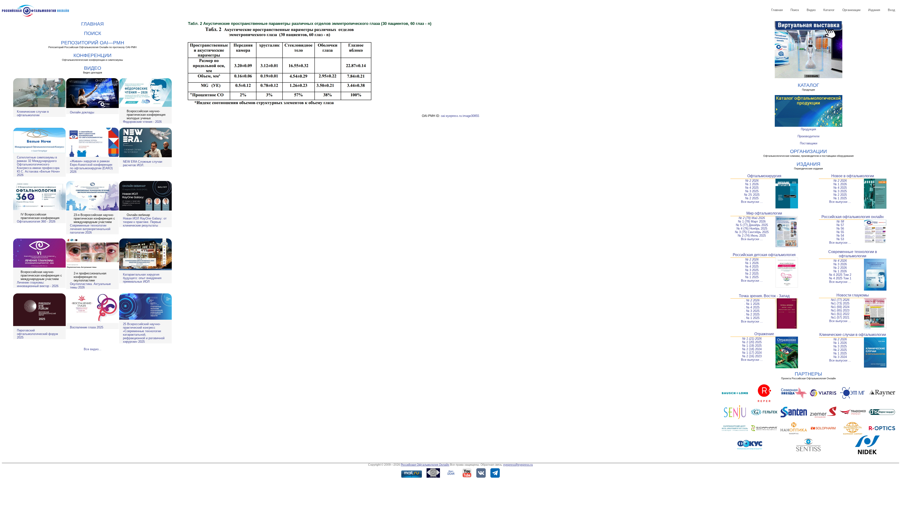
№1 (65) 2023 (840, 310)
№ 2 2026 (752, 180)
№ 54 (840, 235)
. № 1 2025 (752, 318)
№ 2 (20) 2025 (752, 342)
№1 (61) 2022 (840, 314)
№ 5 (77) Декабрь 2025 (752, 225)
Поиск (794, 10)
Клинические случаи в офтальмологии (33, 113)
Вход (891, 10)
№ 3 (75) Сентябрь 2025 (752, 232)
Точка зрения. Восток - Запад (764, 296)
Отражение (764, 334)
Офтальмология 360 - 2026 (36, 221)
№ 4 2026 (840, 260)
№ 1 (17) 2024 (752, 352)
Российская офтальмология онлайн (852, 217)
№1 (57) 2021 (840, 317)
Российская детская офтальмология (764, 255)
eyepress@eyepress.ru (518, 464)
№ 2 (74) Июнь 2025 (752, 235)
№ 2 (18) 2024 (752, 349)
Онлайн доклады (82, 112)
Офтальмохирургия (764, 176)
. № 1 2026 (752, 304)
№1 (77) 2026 (840, 300)
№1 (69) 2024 (840, 307)
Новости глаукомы (852, 295)
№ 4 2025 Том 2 (840, 275)
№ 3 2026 (840, 264)
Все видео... (92, 349)
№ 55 (840, 232)
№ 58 (840, 221)
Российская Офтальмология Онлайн (425, 464)
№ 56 (840, 228)
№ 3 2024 (840, 357)
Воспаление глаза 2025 (86, 327)
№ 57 (840, 225)
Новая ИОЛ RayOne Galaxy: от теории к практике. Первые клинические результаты (145, 222)
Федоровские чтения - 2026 (142, 121)
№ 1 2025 (840, 198)
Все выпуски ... (752, 202)
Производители (808, 136)
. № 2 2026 (752, 300)
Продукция (808, 129)
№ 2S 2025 (752, 194)
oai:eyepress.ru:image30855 (460, 116)
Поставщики (808, 143)
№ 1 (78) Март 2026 (752, 221)
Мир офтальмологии (764, 213)
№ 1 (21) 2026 (752, 338)
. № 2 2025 (752, 314)
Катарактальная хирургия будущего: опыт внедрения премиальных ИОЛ (142, 278)
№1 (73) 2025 (840, 303)
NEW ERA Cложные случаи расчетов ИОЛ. (142, 163)
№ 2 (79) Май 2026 (752, 218)
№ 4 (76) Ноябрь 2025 (752, 228)
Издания (874, 10)
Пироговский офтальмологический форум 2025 (37, 334)
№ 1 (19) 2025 (752, 345)
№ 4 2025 (752, 187)
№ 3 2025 (752, 191)
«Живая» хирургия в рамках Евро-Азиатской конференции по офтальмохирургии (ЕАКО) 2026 (91, 166)
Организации (851, 10)
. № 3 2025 (752, 311)
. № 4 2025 (752, 307)
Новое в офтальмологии (852, 176)
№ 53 (840, 239)
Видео (811, 10)
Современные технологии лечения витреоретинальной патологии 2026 (90, 229)
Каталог (829, 10)
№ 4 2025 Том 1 (840, 278)
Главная (777, 10)
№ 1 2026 (752, 184)
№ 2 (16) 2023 (752, 356)
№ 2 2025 (752, 198)
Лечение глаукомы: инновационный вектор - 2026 (37, 284)
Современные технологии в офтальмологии (852, 254)
